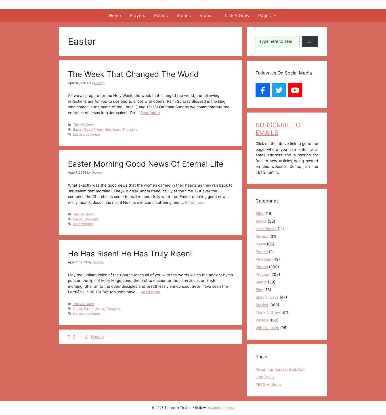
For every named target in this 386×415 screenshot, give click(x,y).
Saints (261, 282)
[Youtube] (295, 90)
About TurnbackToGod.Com (281, 369)
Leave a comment (86, 134)
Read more (150, 113)
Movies (262, 236)
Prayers (137, 15)
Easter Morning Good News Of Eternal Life (145, 163)
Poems (161, 15)
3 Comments (83, 224)
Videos (207, 15)
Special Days (267, 297)
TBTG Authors (268, 384)
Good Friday (93, 129)
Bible (260, 213)
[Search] (310, 41)
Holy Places (266, 229)
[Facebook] (263, 90)
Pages (264, 15)
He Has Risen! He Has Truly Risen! (130, 253)
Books (261, 221)
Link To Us (265, 377)
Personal (263, 259)
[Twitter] (279, 90)
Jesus (99, 309)
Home (115, 15)
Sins (259, 289)
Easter (77, 129)
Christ (77, 309)
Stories (184, 15)
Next (97, 336)
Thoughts (129, 129)
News (261, 244)
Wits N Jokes (267, 328)
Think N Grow (235, 15)
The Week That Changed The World (133, 74)
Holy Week (113, 129)
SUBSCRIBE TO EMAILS (278, 128)
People (262, 251)
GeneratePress (223, 408)
